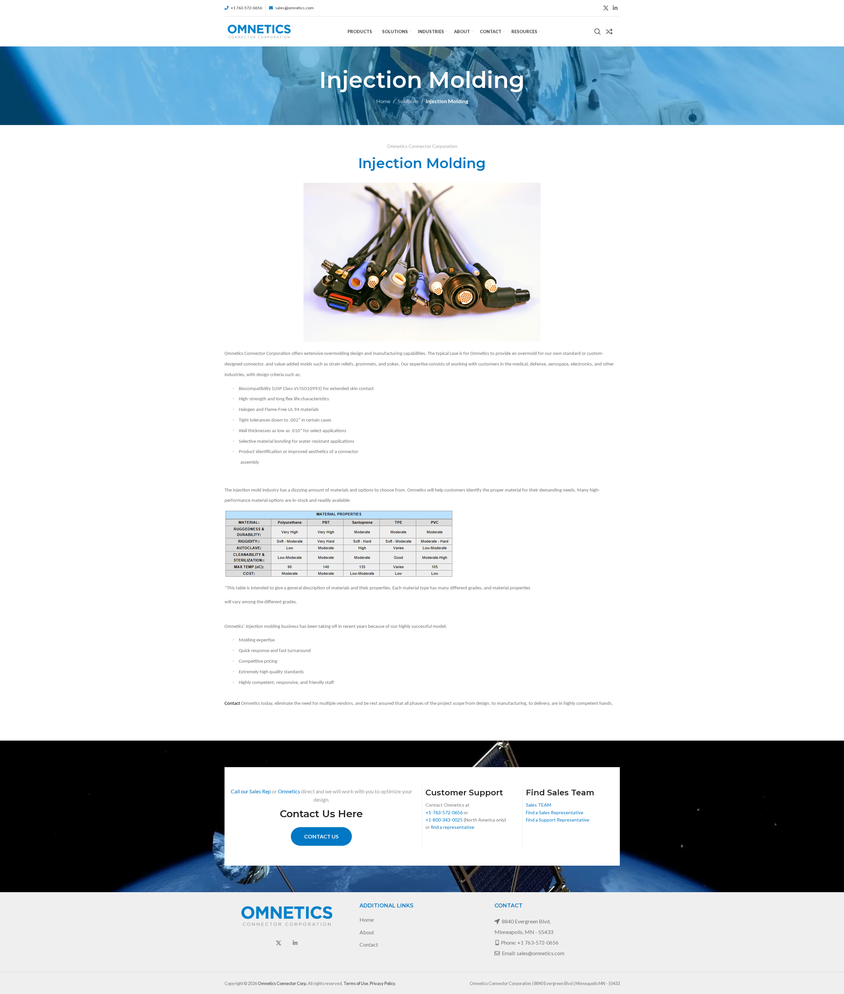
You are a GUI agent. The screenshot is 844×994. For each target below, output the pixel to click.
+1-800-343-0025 (444, 820)
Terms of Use (356, 983)
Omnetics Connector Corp (282, 983)
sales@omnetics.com (540, 953)
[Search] (597, 31)
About (366, 932)
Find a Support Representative (557, 820)
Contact (368, 944)
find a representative (452, 827)
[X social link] (606, 8)
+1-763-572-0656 (444, 812)
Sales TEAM (538, 805)
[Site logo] (259, 31)
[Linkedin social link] (615, 8)
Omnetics (289, 791)
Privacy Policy (382, 983)
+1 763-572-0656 (537, 942)
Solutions (408, 101)
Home (383, 101)
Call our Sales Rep (251, 791)
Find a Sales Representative (554, 812)
